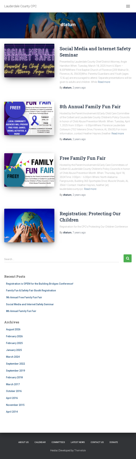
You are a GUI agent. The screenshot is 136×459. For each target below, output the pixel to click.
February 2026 (14, 336)
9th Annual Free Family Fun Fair (24, 297)
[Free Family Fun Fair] (29, 170)
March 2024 (13, 356)
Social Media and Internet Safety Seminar (30, 304)
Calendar (40, 442)
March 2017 (13, 384)
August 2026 (13, 329)
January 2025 (14, 350)
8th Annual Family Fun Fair (90, 107)
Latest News (78, 442)
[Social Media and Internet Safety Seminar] (29, 60)
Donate (114, 442)
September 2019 (15, 370)
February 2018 (14, 377)
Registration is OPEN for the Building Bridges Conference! (39, 283)
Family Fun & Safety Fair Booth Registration (31, 290)
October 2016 (14, 391)
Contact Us (97, 442)
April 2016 (12, 398)
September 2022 (15, 363)
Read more (104, 82)
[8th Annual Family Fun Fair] (29, 118)
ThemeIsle (80, 450)
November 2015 (15, 405)
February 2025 (14, 343)
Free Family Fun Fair (83, 158)
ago (79, 87)
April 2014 (12, 411)
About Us (23, 442)
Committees (58, 442)
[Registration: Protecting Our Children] (29, 225)
